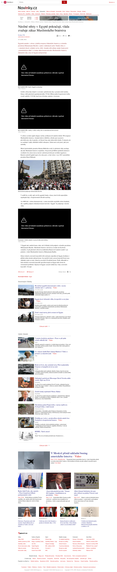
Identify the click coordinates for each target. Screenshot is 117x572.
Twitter (29, 567)
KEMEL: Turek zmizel (42, 431)
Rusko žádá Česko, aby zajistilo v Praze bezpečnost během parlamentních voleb (28, 493)
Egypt (30, 276)
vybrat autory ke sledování (23, 36)
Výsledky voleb (22, 543)
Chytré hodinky (84, 561)
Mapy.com (41, 555)
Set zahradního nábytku (73, 558)
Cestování (37, 13)
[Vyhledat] (64, 2)
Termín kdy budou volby (24, 546)
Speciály (66, 13)
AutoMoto (28, 13)
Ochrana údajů (69, 567)
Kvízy (61, 13)
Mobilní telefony (35, 561)
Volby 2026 (21, 539)
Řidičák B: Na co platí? (92, 546)
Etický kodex (61, 567)
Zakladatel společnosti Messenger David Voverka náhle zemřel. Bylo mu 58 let (53, 379)
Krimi (63, 11)
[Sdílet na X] (70, 272)
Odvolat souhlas (78, 567)
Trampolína (50, 558)
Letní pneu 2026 (90, 539)
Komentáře (59, 11)
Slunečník (56, 558)
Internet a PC (21, 13)
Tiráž (44, 567)
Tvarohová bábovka (64, 546)
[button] (44, 175)
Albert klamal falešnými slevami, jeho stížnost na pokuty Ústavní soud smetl (86, 493)
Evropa (36, 369)
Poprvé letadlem (77, 541)
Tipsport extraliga (49, 543)
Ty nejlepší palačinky (64, 539)
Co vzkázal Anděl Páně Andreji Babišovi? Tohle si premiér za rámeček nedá (51, 352)
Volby (37, 11)
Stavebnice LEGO (44, 561)
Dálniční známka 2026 (92, 541)
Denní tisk (82, 13)
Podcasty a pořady (50, 13)
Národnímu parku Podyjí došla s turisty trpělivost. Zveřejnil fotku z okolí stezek (51, 406)
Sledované (88, 13)
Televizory (76, 561)
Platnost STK (89, 550)
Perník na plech (63, 550)
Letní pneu (63, 561)
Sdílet (65, 36)
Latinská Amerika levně (78, 548)
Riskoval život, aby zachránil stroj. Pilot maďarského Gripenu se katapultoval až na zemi (52, 366)
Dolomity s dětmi (77, 550)
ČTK (24, 35)
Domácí (33, 11)
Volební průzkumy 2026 (24, 541)
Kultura (68, 11)
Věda (33, 13)
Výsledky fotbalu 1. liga (51, 541)
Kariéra (40, 567)
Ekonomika (73, 11)
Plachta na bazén (41, 558)
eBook (59, 36)
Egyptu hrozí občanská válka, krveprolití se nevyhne (52, 299)
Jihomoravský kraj (39, 409)
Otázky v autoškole (91, 548)
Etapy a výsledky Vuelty (37, 541)
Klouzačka (63, 558)
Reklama (34, 567)
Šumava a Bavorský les (78, 543)
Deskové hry (70, 561)
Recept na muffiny (63, 541)
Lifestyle (79, 11)
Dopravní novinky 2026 (92, 543)
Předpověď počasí (49, 555)
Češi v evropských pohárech (79, 555)
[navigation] (2, 2)
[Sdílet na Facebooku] (68, 272)
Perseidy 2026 (59, 555)
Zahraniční (42, 11)
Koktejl (83, 11)
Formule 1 (48, 548)
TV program (76, 13)
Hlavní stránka (21, 11)
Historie (43, 13)
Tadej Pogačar (35, 546)
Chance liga (48, 539)
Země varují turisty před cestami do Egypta (49, 312)
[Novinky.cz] (27, 8)
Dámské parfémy (54, 561)
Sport (57, 13)
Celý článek (58, 463)
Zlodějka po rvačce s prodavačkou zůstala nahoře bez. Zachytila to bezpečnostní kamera (52, 419)
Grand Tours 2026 (36, 550)
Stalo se (28, 11)
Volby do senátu (22, 548)
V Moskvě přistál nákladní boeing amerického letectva (69, 454)
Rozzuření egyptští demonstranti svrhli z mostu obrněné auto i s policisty (50, 287)
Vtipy (36, 355)
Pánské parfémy (93, 561)
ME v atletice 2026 (50, 546)
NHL (46, 550)
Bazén (34, 558)
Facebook (23, 567)
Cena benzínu (67, 555)
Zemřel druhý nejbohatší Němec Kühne (47, 391)
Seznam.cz (112, 2)
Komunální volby (22, 550)
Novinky (20, 35)
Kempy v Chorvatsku (78, 539)
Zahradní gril (83, 558)
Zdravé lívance (62, 543)
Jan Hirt (34, 543)
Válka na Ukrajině (50, 11)
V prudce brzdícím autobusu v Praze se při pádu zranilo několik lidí (50, 339)
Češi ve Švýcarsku (77, 546)
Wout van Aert (35, 548)
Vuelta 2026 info (36, 539)
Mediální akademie (51, 567)
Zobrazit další (44, 326)
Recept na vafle (63, 548)
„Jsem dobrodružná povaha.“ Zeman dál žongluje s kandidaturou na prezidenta (57, 493)
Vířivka (89, 558)
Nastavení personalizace (89, 567)
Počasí (70, 13)
